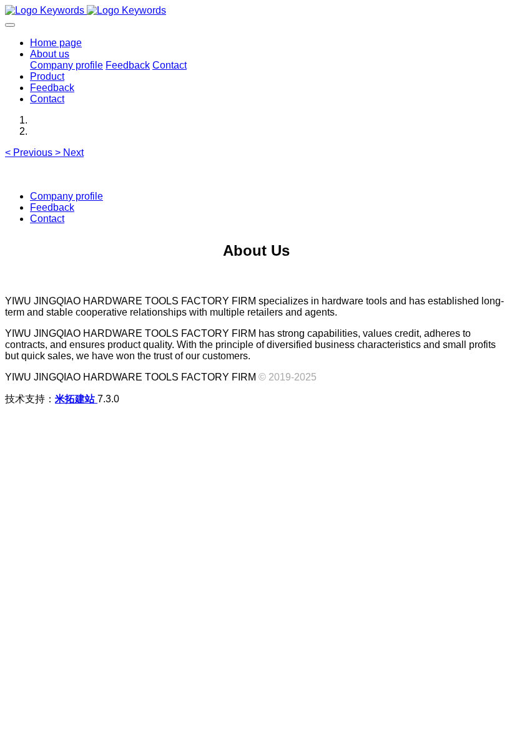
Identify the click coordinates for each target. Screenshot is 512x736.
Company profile (66, 196)
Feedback (52, 207)
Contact (47, 218)
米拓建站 (76, 399)
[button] (30, 152)
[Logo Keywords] (256, 10)
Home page (56, 42)
